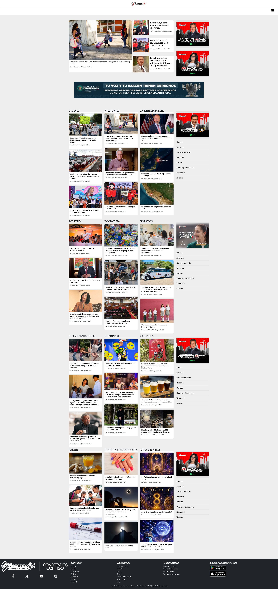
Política (73, 573)
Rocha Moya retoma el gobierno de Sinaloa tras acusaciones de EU (120, 174)
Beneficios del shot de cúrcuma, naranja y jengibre (83, 477)
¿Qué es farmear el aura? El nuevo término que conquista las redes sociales (84, 366)
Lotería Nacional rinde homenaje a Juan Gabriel (159, 43)
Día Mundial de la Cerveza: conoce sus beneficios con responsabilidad (156, 401)
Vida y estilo (121, 579)
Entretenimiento (183, 152)
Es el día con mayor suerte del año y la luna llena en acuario (156, 546)
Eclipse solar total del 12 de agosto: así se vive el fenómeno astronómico (121, 512)
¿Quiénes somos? (169, 566)
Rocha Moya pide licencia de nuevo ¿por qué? (159, 25)
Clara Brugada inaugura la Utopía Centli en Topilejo (84, 211)
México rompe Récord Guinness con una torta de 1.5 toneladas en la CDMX (84, 176)
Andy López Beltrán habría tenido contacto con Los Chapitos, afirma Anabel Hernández (84, 316)
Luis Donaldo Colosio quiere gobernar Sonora (82, 249)
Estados (179, 178)
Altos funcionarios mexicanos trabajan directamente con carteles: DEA (156, 138)
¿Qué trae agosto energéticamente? (156, 512)
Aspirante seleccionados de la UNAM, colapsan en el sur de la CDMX (83, 140)
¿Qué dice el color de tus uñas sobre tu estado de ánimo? (121, 478)
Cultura (179, 163)
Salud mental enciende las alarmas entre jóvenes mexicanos (84, 509)
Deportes (180, 157)
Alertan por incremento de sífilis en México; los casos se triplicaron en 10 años (85, 544)
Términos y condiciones (171, 573)
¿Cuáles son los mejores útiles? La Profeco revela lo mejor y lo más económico (120, 251)
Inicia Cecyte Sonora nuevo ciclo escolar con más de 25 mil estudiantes (155, 251)
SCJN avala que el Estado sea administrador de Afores (118, 322)
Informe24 (74, 581)
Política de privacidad (170, 568)
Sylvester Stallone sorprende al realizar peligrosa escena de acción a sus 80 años (85, 439)
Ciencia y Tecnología (185, 168)
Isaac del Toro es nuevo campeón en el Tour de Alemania (121, 364)
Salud (119, 573)
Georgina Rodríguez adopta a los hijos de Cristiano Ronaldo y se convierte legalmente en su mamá (84, 403)
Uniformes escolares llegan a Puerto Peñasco (154, 326)
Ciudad (179, 142)
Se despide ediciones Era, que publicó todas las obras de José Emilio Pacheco (155, 366)
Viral (118, 581)
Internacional (75, 571)
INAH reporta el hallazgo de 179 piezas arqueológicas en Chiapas (155, 431)
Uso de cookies (168, 571)
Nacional (180, 147)
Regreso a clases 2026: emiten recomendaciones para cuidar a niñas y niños (119, 138)
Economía (180, 173)
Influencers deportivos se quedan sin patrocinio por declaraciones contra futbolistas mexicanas (120, 395)
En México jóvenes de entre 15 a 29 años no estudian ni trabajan (120, 288)
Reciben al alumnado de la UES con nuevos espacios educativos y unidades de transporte (156, 289)
